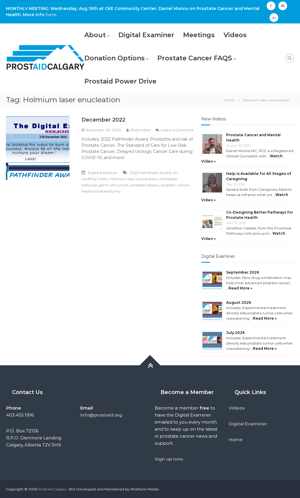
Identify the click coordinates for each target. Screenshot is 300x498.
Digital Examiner (146, 35)
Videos (235, 35)
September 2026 (242, 272)
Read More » (240, 288)
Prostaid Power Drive (120, 81)
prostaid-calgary (145, 185)
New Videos (213, 119)
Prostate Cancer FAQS (194, 58)
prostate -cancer (175, 185)
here (51, 14)
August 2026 (238, 302)
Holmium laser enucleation (133, 179)
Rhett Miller (140, 130)
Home (236, 439)
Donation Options (114, 58)
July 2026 (235, 332)
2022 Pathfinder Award (150, 172)
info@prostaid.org (101, 415)
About (95, 35)
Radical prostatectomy (101, 191)
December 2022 (103, 120)
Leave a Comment (177, 130)
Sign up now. (169, 459)
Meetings (199, 35)
